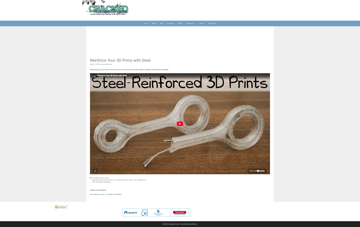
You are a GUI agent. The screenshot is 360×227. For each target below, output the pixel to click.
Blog (161, 23)
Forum (146, 23)
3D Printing (95, 178)
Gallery (154, 23)
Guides (180, 23)
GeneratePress (192, 224)
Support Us (212, 23)
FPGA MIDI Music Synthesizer (101, 182)
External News (104, 178)
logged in (103, 194)
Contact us (190, 23)
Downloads (170, 23)
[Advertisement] (180, 40)
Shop (201, 23)
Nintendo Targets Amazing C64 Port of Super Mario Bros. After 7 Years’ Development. (119, 180)
